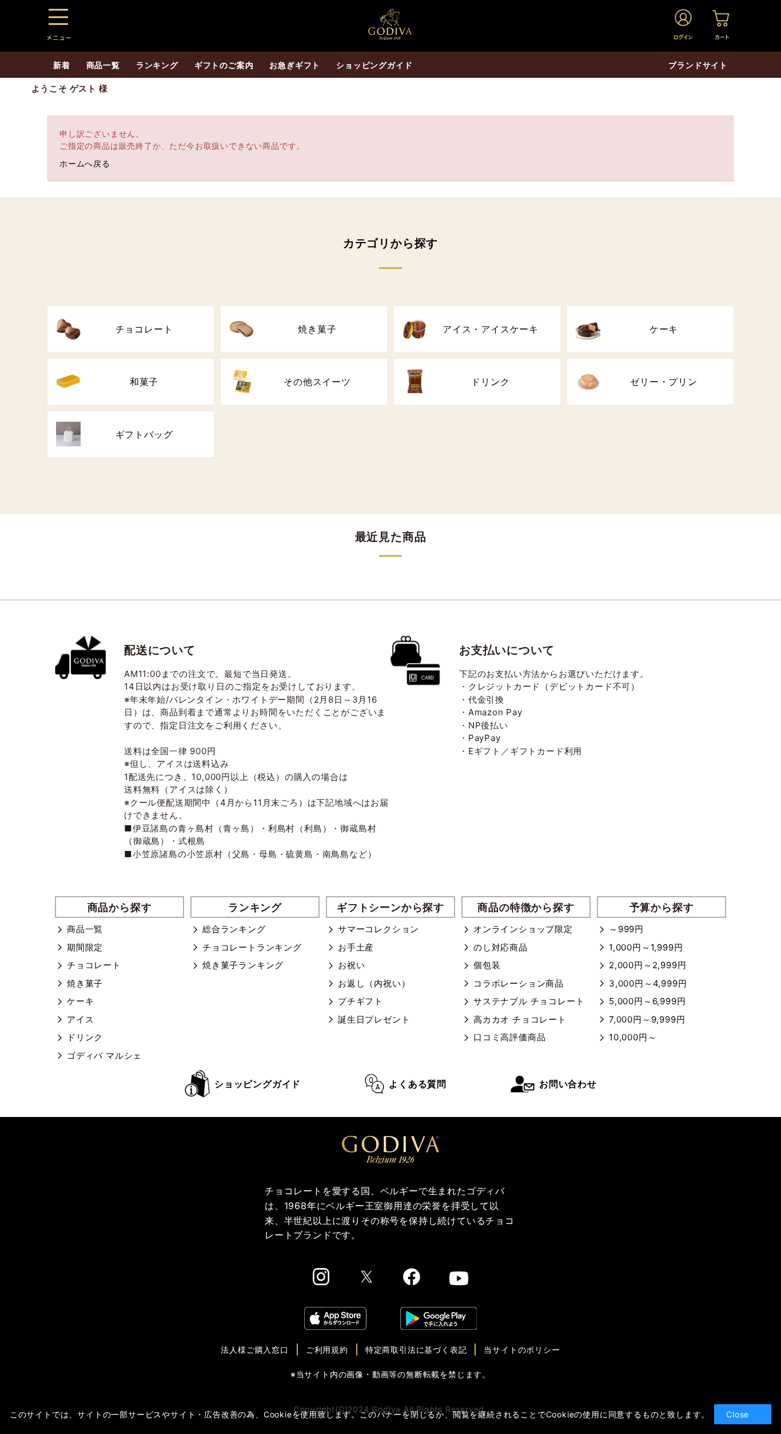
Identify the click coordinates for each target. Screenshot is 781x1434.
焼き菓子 (85, 983)
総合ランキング (234, 929)
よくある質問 (418, 1084)
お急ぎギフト (294, 65)
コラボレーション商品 (518, 983)
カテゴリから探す (390, 243)
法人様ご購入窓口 (254, 1349)
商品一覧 (85, 929)
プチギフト (360, 1001)
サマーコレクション (378, 929)
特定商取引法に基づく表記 (416, 1349)
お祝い (351, 965)
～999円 (626, 929)
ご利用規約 (327, 1349)
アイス (80, 1019)
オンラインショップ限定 (523, 929)
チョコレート (94, 965)
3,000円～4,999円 (648, 983)
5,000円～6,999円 (647, 1001)
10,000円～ (632, 1037)
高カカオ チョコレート (520, 1019)
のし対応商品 (500, 947)
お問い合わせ (568, 1084)
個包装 (486, 965)
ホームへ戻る (84, 163)
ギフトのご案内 (224, 65)
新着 (61, 65)
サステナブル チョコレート (528, 1001)
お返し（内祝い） (374, 983)
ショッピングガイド (257, 1084)
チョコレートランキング (252, 947)
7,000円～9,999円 (647, 1019)
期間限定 (85, 947)
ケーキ (80, 1001)
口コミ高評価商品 (509, 1037)
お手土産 (356, 947)
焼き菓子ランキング (243, 965)
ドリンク (85, 1037)
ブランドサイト (698, 65)
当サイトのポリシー (522, 1349)
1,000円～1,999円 (646, 947)
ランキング (157, 65)
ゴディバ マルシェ (104, 1055)
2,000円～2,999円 (647, 965)
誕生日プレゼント (374, 1019)
